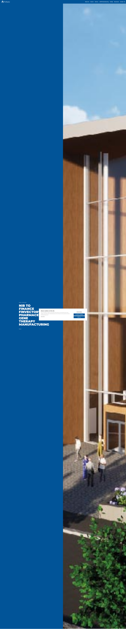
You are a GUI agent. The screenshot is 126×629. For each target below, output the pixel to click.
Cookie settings (79, 311)
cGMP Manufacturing (104, 1)
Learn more (43, 316)
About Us (87, 1)
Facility (111, 1)
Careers (92, 1)
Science (96, 1)
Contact (121, 1)
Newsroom (116, 1)
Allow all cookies (79, 314)
